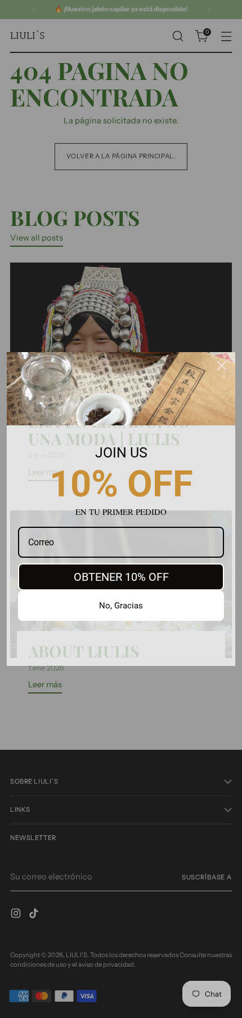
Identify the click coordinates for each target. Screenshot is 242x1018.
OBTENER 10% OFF (121, 577)
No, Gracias (121, 606)
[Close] (221, 365)
